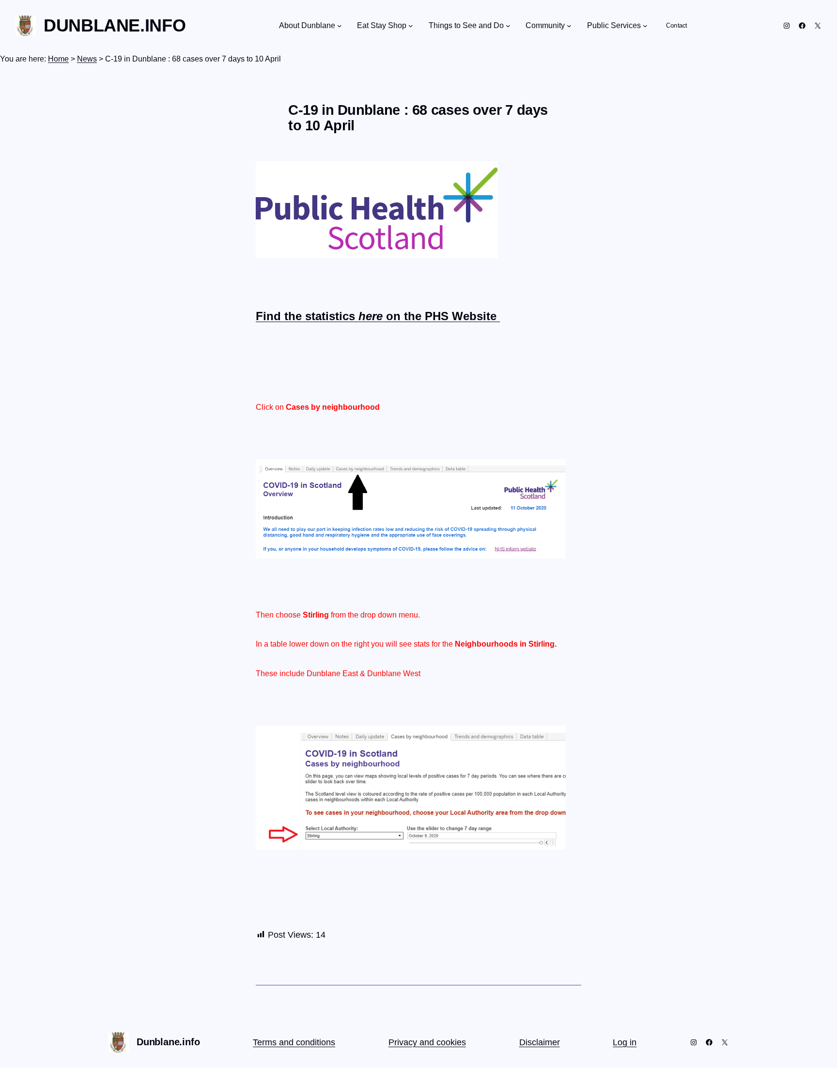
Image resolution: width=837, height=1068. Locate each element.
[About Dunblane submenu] (339, 25)
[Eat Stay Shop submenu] (410, 25)
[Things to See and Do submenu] (508, 25)
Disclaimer (539, 1042)
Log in (624, 1042)
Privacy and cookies (427, 1042)
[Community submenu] (569, 25)
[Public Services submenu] (645, 25)
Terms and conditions (294, 1042)
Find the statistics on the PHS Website (378, 316)
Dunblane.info (115, 25)
